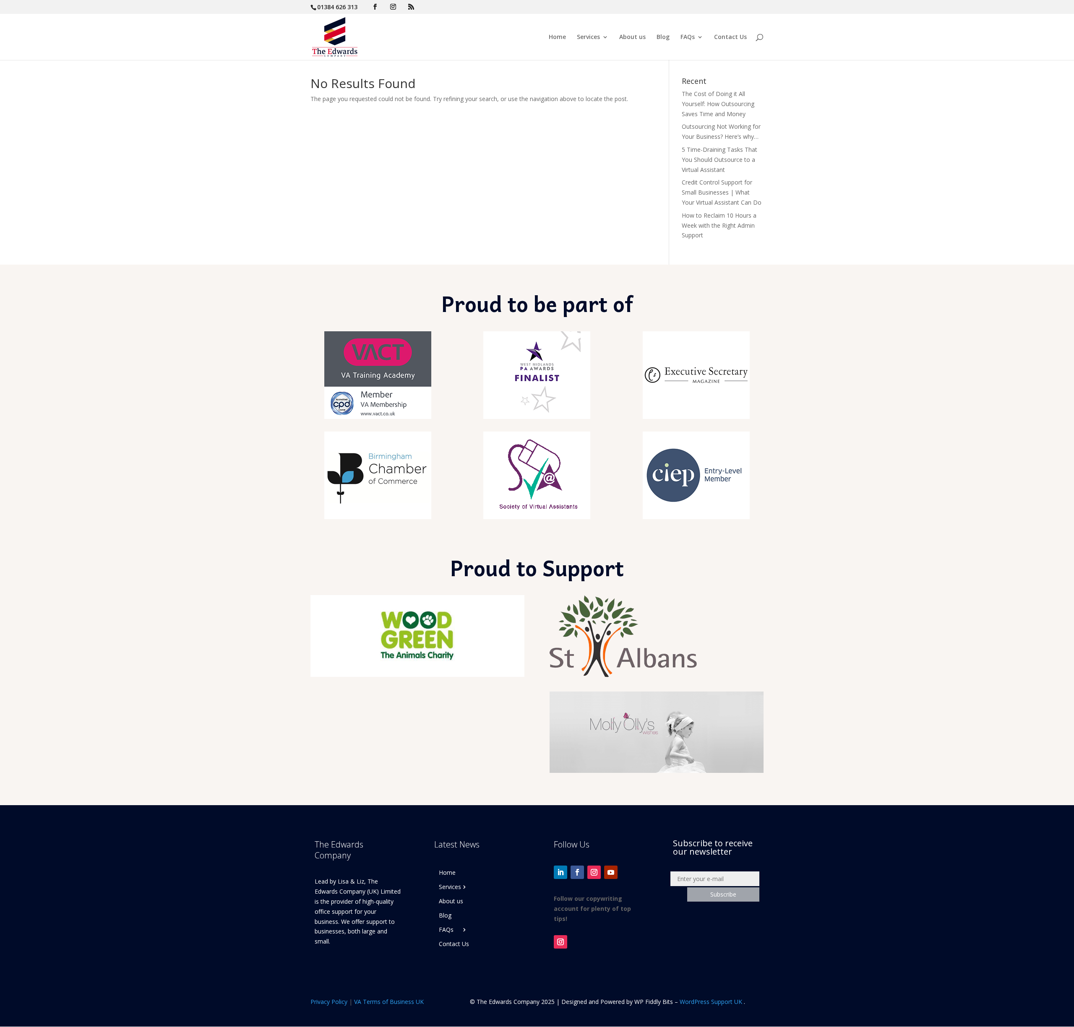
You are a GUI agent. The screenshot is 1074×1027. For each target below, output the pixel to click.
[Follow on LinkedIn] (560, 872)
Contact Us (730, 37)
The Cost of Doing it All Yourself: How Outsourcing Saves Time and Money (718, 104)
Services (588, 37)
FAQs (687, 37)
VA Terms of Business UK (389, 1002)
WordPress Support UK (711, 1002)
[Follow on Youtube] (611, 872)
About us (632, 37)
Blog (663, 37)
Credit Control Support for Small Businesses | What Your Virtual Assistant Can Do (721, 192)
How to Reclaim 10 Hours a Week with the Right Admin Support (719, 225)
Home (557, 37)
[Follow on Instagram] (594, 872)
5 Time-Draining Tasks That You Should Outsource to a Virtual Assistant (719, 160)
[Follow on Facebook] (577, 872)
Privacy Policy (328, 1002)
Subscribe (723, 894)
